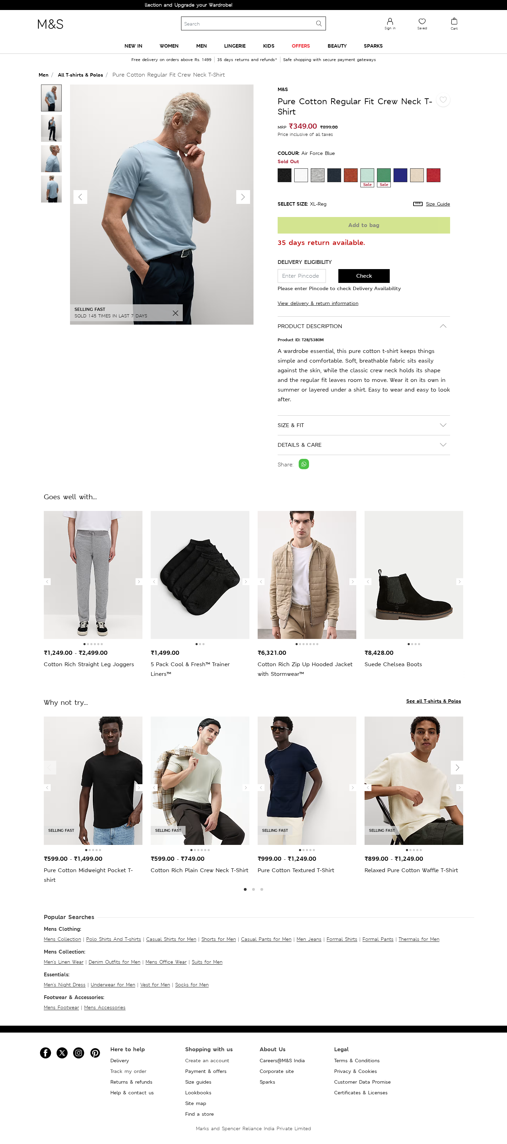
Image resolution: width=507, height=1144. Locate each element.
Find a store (199, 1114)
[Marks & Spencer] (50, 31)
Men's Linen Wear (63, 962)
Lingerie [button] (235, 45)
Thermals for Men (419, 939)
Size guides (198, 1082)
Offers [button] (301, 45)
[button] (243, 197)
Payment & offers (206, 1071)
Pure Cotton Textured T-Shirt (296, 870)
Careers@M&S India (282, 1060)
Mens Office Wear (166, 962)
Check (364, 275)
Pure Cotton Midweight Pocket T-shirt (88, 875)
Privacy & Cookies (355, 1071)
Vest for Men (155, 985)
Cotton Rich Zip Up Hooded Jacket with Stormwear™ (305, 669)
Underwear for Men (113, 985)
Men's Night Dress (65, 985)
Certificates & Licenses (361, 1092)
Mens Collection (62, 939)
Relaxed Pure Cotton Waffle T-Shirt (411, 870)
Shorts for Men (218, 939)
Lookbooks (198, 1092)
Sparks (267, 1082)
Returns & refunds (131, 1082)
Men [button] (201, 45)
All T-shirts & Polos (80, 74)
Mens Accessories (105, 1007)
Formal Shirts (342, 939)
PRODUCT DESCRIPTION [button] (310, 326)
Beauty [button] (337, 45)
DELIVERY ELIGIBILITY (305, 262)
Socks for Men (192, 985)
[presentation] (47, 581)
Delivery (119, 1060)
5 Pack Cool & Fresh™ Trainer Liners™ (190, 669)
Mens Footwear (61, 1007)
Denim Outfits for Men (114, 962)
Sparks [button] (373, 45)
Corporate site (277, 1071)
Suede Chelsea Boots (393, 664)
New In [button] (133, 45)
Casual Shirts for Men (171, 939)
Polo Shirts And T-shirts (113, 939)
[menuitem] (133, 45)
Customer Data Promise (362, 1082)
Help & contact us (132, 1092)
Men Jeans (309, 939)
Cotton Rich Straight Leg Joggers (89, 664)
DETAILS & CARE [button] (299, 444)
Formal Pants (378, 939)
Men (44, 74)
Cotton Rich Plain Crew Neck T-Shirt (199, 870)
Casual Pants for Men (266, 939)
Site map (195, 1103)
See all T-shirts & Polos (433, 701)
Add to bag (363, 225)
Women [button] (169, 45)
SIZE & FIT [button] (291, 425)
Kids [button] (269, 45)
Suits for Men (207, 962)
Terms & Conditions (357, 1060)
